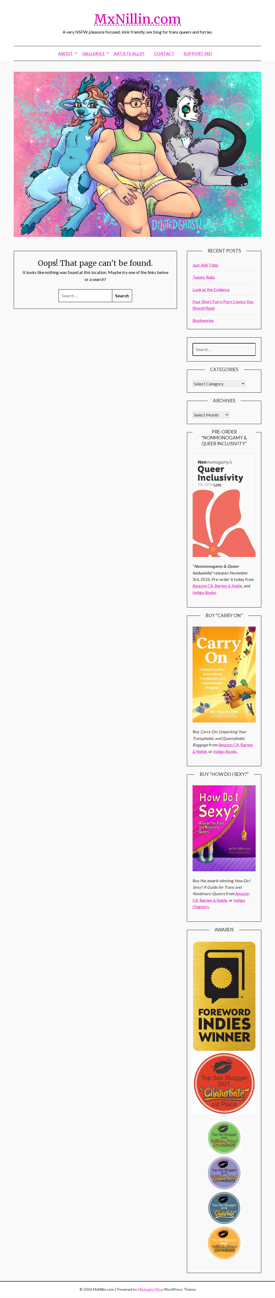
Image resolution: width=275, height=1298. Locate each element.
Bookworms (203, 320)
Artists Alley (129, 53)
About (65, 53)
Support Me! (198, 53)
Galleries (93, 53)
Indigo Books (204, 592)
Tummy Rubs (204, 277)
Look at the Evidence (211, 289)
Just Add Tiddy (206, 265)
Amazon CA (203, 585)
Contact (164, 53)
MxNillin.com (137, 19)
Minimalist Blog (150, 1289)
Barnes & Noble (228, 585)
